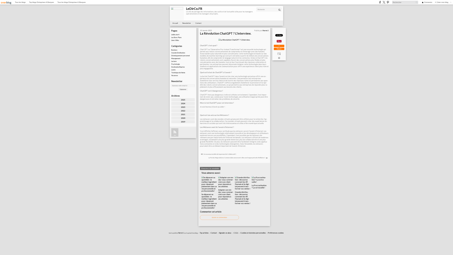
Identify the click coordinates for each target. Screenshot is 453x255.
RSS (175, 135)
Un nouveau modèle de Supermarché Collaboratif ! (219, 154)
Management (175, 58)
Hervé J (181, 233)
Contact (198, 23)
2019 (183, 122)
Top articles (204, 233)
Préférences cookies (276, 233)
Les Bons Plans (176, 37)
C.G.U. (236, 233)
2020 (183, 118)
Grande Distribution (178, 53)
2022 (183, 111)
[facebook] (380, 2)
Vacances (174, 75)
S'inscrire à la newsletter (210, 168)
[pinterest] (387, 2)
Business (174, 50)
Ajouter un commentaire (219, 217)
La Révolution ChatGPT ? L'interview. (225, 33)
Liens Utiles (175, 40)
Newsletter (186, 23)
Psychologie (175, 64)
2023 (183, 107)
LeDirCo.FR (194, 9)
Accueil (175, 23)
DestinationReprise (178, 67)
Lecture (173, 61)
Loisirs (173, 70)
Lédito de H (175, 35)
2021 (183, 114)
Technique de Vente (178, 73)
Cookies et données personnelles (253, 233)
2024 (183, 103)
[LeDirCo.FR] (177, 13)
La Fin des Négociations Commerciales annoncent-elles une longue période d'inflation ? (236, 158)
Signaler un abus (225, 233)
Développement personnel (180, 56)
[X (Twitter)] (383, 2)
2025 (183, 100)
